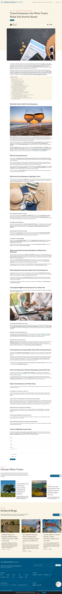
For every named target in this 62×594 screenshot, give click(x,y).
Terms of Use (40, 574)
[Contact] (58, 2)
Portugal (26, 574)
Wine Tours (39, 2)
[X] (48, 24)
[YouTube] (33, 585)
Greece (14, 574)
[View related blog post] (10, 536)
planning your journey (38, 150)
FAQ (50, 574)
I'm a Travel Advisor (14, 453)
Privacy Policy (35, 574)
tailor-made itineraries (44, 333)
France (2, 574)
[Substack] (51, 24)
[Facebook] (47, 24)
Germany (8, 574)
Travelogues (12, 20)
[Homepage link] (12, 2)
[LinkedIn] (50, 24)
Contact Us (50, 2)
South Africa (21, 577)
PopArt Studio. (10, 590)
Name (11, 436)
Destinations (34, 2)
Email (11, 439)
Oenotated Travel (42, 340)
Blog (47, 2)
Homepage (11, 10)
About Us (44, 2)
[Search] (60, 2)
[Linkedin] (38, 585)
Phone (11, 443)
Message (11, 446)
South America (3, 577)
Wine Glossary (46, 574)
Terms (15, 455)
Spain (8, 577)
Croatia (26, 577)
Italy (19, 574)
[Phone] (56, 2)
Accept (44, 592)
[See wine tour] (15, 490)
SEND (58, 565)
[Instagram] (36, 585)
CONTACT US (13, 458)
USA (13, 577)
